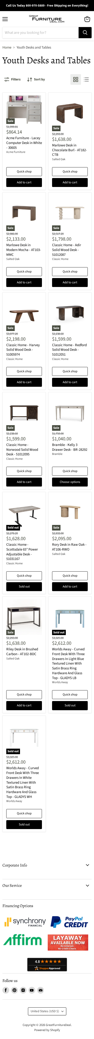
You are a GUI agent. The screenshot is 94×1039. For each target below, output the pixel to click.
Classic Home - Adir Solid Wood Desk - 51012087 (66, 250)
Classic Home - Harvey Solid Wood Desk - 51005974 (23, 350)
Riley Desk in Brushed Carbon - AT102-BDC (22, 652)
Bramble (57, 454)
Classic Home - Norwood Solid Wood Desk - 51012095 (22, 449)
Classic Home (60, 259)
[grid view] (75, 79)
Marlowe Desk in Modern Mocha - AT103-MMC (23, 250)
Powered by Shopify (47, 1030)
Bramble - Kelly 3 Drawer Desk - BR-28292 (69, 447)
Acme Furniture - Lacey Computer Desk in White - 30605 (24, 143)
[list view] (86, 79)
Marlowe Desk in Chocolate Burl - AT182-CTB (69, 150)
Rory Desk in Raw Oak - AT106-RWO (69, 547)
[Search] (85, 32)
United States (45, 1011)
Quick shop (24, 171)
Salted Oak (58, 159)
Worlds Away (60, 682)
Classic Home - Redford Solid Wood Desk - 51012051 (69, 350)
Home (6, 47)
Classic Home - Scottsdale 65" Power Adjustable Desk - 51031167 (22, 551)
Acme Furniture (15, 152)
